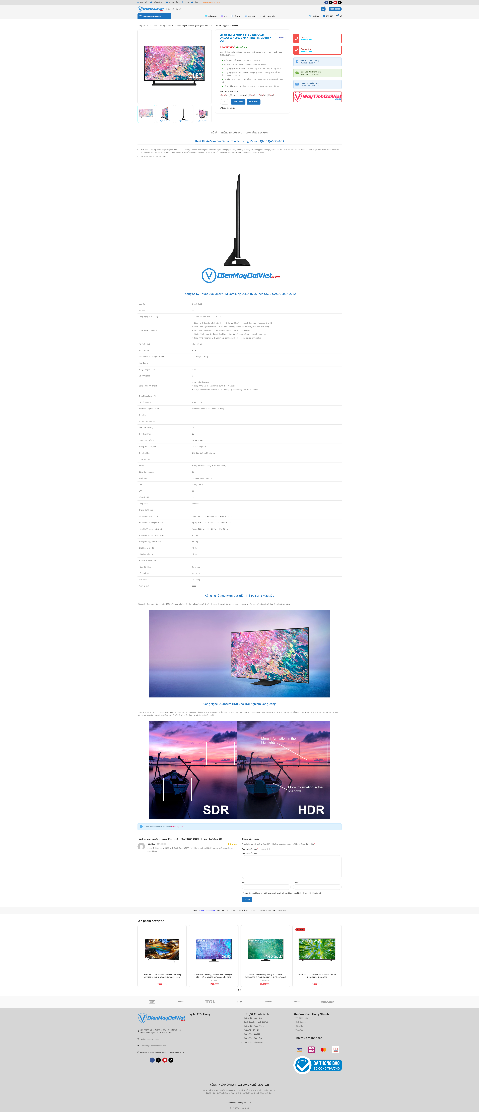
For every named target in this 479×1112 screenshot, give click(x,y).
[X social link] (331, 2)
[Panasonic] (327, 1002)
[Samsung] (297, 1002)
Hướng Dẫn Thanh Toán (254, 1026)
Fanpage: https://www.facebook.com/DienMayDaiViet (162, 1052)
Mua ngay (253, 102)
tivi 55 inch (254, 910)
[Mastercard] (323, 1050)
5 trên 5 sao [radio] (269, 849)
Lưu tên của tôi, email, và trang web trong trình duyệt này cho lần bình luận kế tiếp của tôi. (283, 893)
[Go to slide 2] (240, 990)
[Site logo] (151, 9)
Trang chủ (142, 25)
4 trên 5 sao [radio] (268, 849)
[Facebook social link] (326, 2)
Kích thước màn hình (229, 91)
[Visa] (152, 1002)
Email (296, 882)
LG (162, 980)
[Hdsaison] (335, 1050)
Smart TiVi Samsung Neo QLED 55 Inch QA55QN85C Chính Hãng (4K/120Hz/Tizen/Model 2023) (265, 977)
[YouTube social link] (335, 2)
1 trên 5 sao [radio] (262, 849)
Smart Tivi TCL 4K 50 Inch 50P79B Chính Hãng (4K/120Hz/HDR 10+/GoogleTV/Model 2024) (162, 975)
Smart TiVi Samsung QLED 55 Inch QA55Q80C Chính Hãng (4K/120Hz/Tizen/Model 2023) (213, 975)
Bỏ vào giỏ (238, 102)
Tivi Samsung (159, 25)
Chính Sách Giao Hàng (253, 1038)
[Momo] (311, 1050)
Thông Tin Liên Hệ (251, 1030)
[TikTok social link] (340, 2)
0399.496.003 (335, 9)
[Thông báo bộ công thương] (317, 1065)
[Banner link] (317, 97)
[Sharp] (268, 1002)
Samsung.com (177, 826)
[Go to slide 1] (238, 990)
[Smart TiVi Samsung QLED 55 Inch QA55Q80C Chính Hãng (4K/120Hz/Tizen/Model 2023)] (213, 949)
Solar (239, 1002)
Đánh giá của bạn (250, 849)
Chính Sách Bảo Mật (252, 1034)
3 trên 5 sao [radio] (266, 849)
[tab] (214, 131)
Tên (244, 882)
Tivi (150, 25)
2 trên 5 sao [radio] (264, 849)
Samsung (282, 910)
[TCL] (210, 1002)
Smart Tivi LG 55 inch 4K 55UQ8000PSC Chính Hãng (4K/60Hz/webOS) (317, 975)
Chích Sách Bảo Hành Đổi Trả (256, 1022)
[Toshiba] (181, 1002)
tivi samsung (265, 910)
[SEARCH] (323, 9)
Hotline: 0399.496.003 (150, 1039)
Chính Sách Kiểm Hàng (253, 1042)
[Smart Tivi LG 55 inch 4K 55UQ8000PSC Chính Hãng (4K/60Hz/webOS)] (317, 949)
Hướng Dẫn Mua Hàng (253, 1018)
